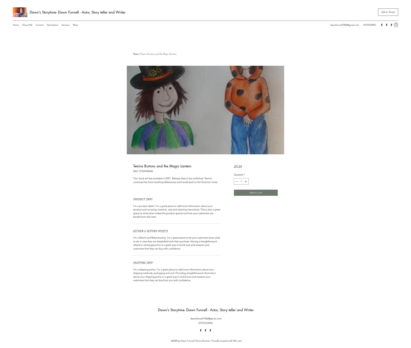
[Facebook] (381, 25)
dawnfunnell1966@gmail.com (344, 24)
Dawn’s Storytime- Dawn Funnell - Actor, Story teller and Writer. (78, 12)
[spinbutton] (241, 181)
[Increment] (246, 181)
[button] (396, 25)
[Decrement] (236, 181)
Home (135, 53)
